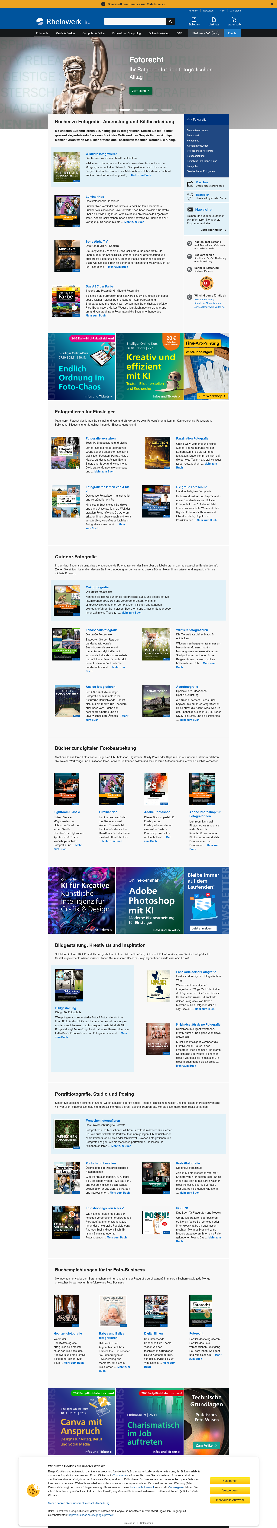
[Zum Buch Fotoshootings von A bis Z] (66, 1222)
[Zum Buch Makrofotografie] (67, 601)
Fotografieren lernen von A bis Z (107, 489)
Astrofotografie (187, 686)
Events (232, 33)
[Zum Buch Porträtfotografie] (156, 1178)
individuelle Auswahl (142, 1487)
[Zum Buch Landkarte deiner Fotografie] (158, 986)
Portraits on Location (101, 1163)
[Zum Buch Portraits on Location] (67, 1178)
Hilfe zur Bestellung (204, 299)
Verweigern (176, 1487)
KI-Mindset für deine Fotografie (198, 1024)
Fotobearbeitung (195, 155)
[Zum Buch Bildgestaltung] (69, 985)
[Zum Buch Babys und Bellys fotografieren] (113, 1311)
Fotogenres (193, 140)
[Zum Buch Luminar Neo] (67, 211)
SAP (179, 33)
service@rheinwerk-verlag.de (209, 306)
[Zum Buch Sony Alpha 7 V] (67, 256)
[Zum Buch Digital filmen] (156, 1311)
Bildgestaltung (65, 1008)
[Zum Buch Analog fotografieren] (67, 701)
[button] (111, 110)
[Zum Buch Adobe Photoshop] (156, 789)
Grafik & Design (65, 33)
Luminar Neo (95, 196)
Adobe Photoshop (157, 812)
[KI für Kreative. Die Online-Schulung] (81, 900)
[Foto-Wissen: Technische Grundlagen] (206, 1421)
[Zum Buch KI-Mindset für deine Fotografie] (158, 1039)
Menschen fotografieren (103, 1120)
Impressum (129, 1523)
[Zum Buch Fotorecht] (200, 1311)
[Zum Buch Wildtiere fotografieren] (67, 167)
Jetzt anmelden (142, 92)
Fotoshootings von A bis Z (105, 1208)
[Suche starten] (170, 21)
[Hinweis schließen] (271, 4)
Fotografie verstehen (101, 438)
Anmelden (235, 10)
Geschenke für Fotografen (201, 171)
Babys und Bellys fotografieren (111, 1335)
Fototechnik (193, 135)
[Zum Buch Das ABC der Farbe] (66, 301)
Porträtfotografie (188, 1163)
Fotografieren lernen (197, 130)
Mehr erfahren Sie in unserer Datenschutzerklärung (78, 1503)
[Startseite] (63, 22)
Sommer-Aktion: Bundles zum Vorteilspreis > (136, 4)
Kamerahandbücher (197, 145)
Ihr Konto (193, 10)
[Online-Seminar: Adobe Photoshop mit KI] (150, 900)
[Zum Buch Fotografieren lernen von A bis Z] (66, 501)
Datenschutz (146, 1523)
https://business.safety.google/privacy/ (91, 1515)
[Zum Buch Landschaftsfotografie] (66, 644)
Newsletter (208, 10)
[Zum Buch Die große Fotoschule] (156, 501)
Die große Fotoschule (191, 487)
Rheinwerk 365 (204, 33)
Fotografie (42, 33)
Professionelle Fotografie (200, 150)
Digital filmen (153, 1333)
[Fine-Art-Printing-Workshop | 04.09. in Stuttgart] (206, 366)
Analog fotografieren (101, 686)
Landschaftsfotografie (102, 630)
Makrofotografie (97, 587)
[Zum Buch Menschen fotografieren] (67, 1134)
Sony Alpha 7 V (97, 241)
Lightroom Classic (67, 812)
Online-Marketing (159, 33)
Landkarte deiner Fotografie (196, 972)
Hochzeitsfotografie (68, 1333)
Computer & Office (94, 33)
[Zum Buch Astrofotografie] (156, 701)
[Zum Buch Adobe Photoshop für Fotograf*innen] (202, 789)
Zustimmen (120, 1475)
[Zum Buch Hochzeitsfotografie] (66, 1311)
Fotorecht (196, 1333)
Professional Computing (126, 33)
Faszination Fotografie (192, 438)
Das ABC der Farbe (99, 286)
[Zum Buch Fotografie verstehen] (65, 453)
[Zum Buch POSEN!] (156, 1222)
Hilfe (222, 10)
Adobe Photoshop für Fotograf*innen (204, 814)
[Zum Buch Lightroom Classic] (66, 789)
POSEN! (182, 1208)
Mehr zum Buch (141, 175)
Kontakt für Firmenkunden (207, 303)
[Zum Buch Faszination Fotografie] (157, 453)
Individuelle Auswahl (230, 1500)
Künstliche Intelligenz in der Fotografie (202, 163)
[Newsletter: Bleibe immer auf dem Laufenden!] (206, 900)
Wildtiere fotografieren (102, 154)
